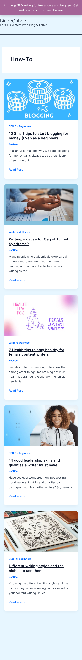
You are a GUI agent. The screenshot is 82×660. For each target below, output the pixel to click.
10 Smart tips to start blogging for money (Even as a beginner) (38, 135)
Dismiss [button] (58, 10)
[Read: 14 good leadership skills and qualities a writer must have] (40, 425)
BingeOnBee (13, 21)
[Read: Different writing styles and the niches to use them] (40, 531)
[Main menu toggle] (78, 25)
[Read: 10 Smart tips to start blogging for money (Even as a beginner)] (40, 99)
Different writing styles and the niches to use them (36, 568)
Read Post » (17, 169)
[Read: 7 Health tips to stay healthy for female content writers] (40, 315)
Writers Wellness (19, 232)
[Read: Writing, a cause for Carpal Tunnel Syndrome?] (40, 204)
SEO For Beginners (20, 126)
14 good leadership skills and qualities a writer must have (34, 462)
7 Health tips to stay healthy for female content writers (36, 352)
